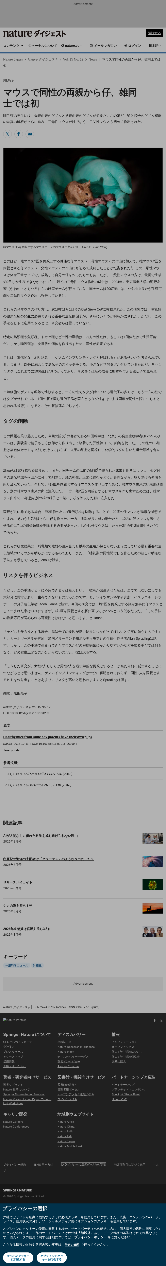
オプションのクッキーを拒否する (51, 1257)
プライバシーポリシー (90, 1237)
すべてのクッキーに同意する (18, 1257)
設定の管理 (72, 1244)
